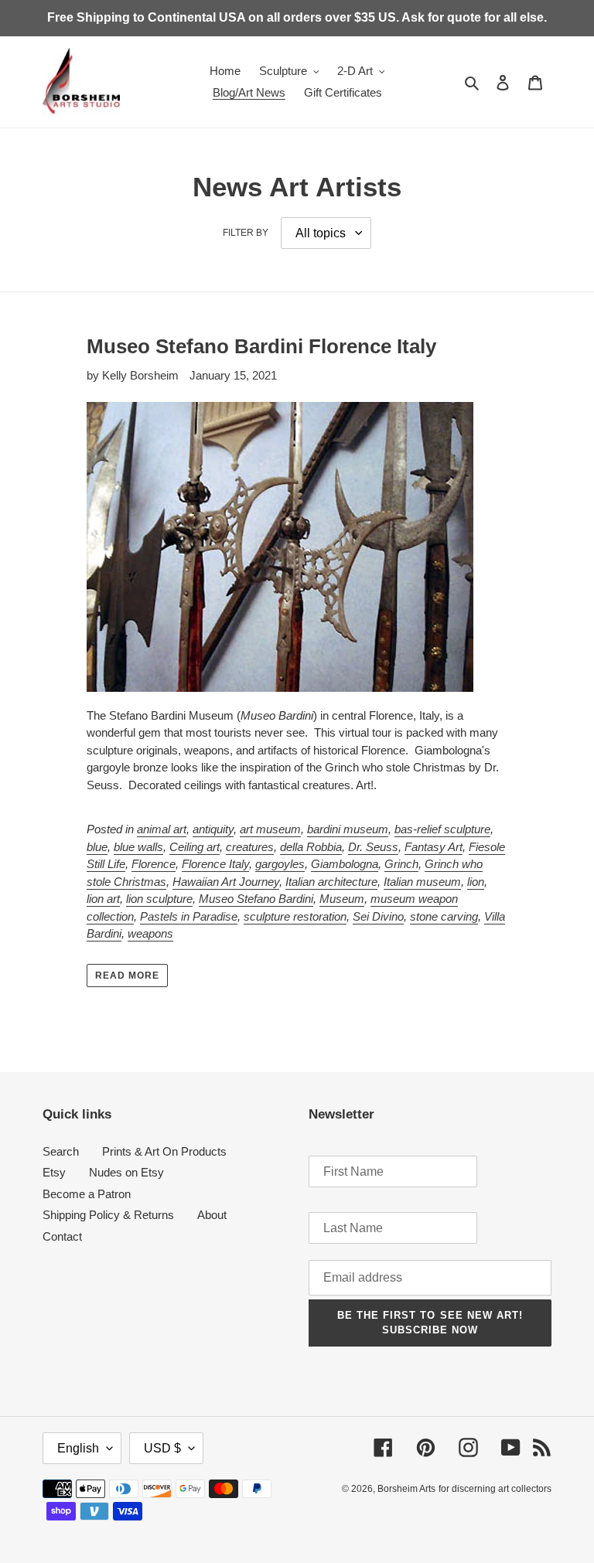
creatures (250, 846)
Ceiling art (194, 846)
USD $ (162, 1448)
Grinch (401, 863)
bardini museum (347, 829)
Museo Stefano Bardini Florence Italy (261, 346)
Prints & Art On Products (164, 1151)
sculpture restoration (295, 916)
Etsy (54, 1172)
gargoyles (280, 863)
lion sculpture (159, 898)
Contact (62, 1236)
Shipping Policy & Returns (108, 1214)
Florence (153, 863)
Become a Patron (87, 1193)
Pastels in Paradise (188, 916)
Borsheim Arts (406, 1488)
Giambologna (344, 863)
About (212, 1214)
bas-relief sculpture (442, 829)
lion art (103, 898)
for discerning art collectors (495, 1488)
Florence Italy (215, 863)
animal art (161, 829)
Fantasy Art (434, 846)
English (78, 1448)
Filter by (245, 232)
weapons (150, 933)
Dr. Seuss (373, 846)
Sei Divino (378, 916)
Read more (127, 975)
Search (61, 1151)
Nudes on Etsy (126, 1172)
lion (475, 881)
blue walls (138, 846)
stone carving (444, 916)
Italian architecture (331, 881)
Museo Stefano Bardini (256, 898)
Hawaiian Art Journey (225, 881)
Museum (341, 898)
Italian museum (422, 881)
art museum (270, 829)
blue (97, 846)
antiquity (213, 829)
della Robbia (311, 846)
